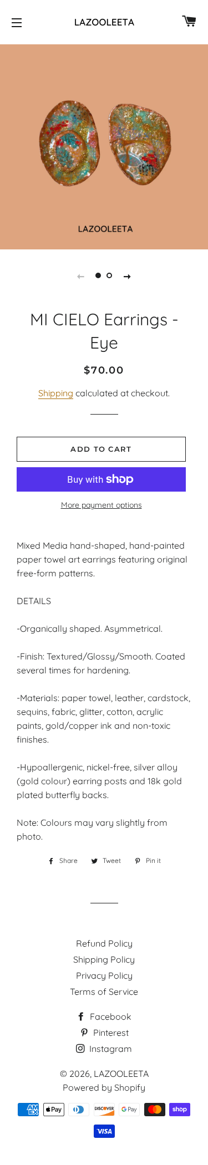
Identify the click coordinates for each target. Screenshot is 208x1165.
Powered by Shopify (104, 1087)
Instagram (109, 1048)
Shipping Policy (104, 959)
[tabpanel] (104, 145)
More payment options (101, 505)
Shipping (55, 392)
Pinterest (110, 1032)
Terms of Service (104, 991)
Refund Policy (104, 943)
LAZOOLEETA (121, 1073)
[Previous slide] (81, 275)
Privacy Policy (104, 975)
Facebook (109, 1016)
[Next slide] (127, 275)
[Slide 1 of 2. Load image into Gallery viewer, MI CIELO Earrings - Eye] (98, 275)
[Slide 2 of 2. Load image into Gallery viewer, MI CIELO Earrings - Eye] (109, 275)
